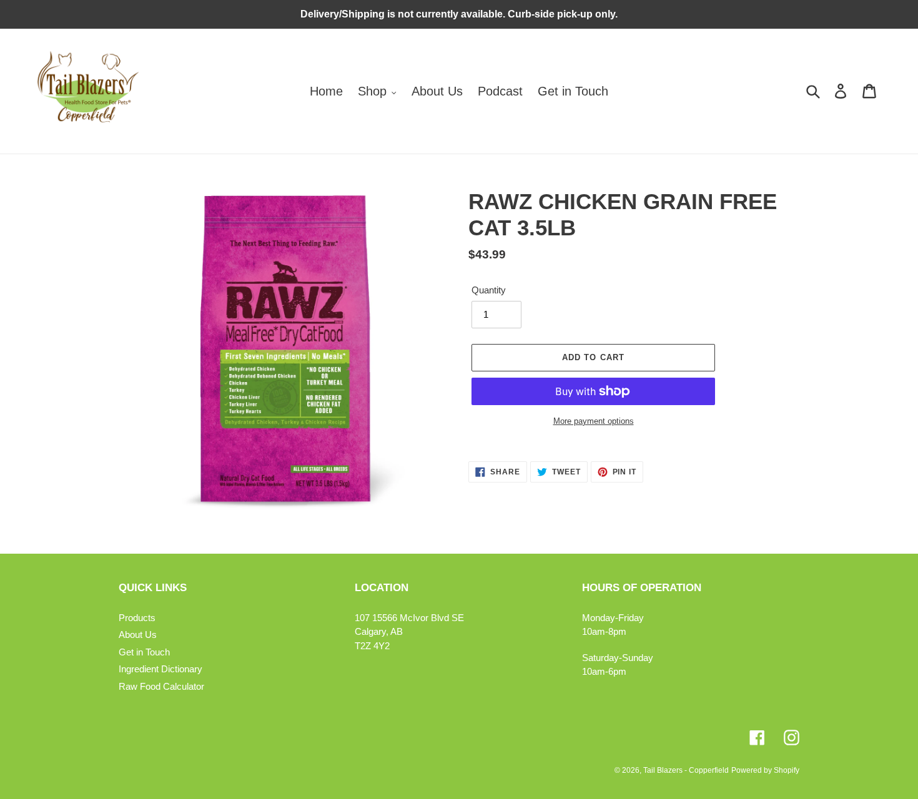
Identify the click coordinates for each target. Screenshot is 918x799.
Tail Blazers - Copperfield (686, 770)
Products (137, 617)
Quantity (488, 290)
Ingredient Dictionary (160, 669)
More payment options (593, 421)
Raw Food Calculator (161, 686)
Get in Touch (144, 652)
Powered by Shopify (765, 770)
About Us (138, 634)
